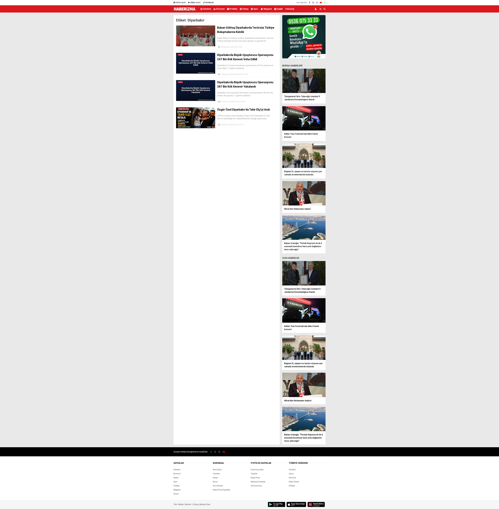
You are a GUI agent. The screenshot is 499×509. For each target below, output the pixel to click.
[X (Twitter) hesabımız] (313, 3)
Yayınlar (254, 474)
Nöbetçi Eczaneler (258, 482)
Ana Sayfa (217, 470)
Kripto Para (255, 478)
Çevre (291, 474)
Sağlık (280, 9)
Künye (215, 478)
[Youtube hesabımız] (321, 3)
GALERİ (181, 3)
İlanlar (176, 478)
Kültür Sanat (294, 482)
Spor (256, 9)
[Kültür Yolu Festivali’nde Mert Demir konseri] (304, 118)
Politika (233, 9)
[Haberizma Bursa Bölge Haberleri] (184, 11)
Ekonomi (220, 9)
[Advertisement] (160, 55)
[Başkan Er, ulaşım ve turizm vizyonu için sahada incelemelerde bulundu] (304, 156)
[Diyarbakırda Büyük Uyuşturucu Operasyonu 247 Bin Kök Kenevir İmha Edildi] (195, 73)
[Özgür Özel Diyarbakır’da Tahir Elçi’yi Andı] (195, 128)
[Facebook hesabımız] (309, 3)
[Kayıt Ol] (316, 8)
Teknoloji (289, 9)
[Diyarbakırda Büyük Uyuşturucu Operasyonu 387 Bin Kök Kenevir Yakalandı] (195, 100)
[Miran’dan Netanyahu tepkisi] (304, 193)
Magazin (268, 9)
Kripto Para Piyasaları (221, 490)
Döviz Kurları (218, 486)
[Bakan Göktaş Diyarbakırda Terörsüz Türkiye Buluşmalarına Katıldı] (195, 46)
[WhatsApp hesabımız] (325, 3)
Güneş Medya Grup (201, 504)
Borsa (215, 482)
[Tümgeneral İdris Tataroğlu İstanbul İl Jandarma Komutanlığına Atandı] (304, 81)
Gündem (207, 9)
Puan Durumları (257, 470)
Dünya (245, 9)
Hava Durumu (256, 486)
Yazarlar (216, 474)
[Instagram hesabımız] (317, 3)
